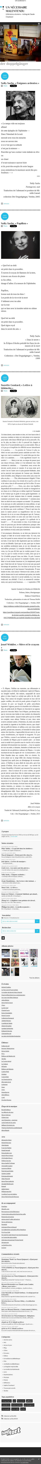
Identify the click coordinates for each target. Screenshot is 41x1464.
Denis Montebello (7, 1013)
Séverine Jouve (6, 1276)
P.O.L (3, 1053)
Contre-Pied (5, 1071)
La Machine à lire (7, 1245)
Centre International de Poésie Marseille (14, 1214)
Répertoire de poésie (8, 1217)
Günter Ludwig (6, 1173)
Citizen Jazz (5, 1117)
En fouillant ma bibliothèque (12, 1358)
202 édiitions (5, 1095)
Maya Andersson (7, 1153)
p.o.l (14, 1401)
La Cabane (5, 1064)
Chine (5, 1350)
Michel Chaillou (6, 987)
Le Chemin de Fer (7, 1079)
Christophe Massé (7, 1158)
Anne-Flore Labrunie (8, 1181)
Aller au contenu (6, 3)
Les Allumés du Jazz (7, 1112)
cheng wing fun (6, 1401)
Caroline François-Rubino (9, 1194)
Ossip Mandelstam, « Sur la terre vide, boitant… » (19, 881)
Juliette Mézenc (6, 1020)
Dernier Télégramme (8, 1048)
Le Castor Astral (6, 1061)
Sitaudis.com (5, 1209)
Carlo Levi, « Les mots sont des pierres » (16, 868)
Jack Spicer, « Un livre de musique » (14, 861)
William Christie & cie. (8, 1125)
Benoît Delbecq (6, 1110)
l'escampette (6, 1409)
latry (3, 1309)
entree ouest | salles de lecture (11, 1219)
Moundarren (5, 1092)
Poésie (6, 1380)
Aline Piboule (5, 1130)
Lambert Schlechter (7, 1028)
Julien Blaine (5, 1000)
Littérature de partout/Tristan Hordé (12, 1240)
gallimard (29, 1401)
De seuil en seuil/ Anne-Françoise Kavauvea (15, 1235)
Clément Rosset (6, 1033)
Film (5, 1361)
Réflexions (7, 1383)
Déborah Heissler (7, 1031)
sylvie (3, 1328)
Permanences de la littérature (10, 1211)
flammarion (21, 1401)
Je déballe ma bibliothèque (11, 1364)
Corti (3, 1097)
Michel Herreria (6, 1142)
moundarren (6, 1405)
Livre (5, 1372)
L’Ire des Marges (6, 1100)
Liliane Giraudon (6, 1026)
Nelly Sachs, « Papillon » (14, 223)
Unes (3, 1089)
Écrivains (6, 1353)
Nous (3, 1087)
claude (4, 1322)
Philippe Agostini (6, 1191)
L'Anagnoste (5, 1242)
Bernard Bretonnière (9, 1284)
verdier (23, 1409)
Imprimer (6, 203)
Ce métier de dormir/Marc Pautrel (12, 992)
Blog (5, 1348)
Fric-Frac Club (6, 1232)
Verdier (4, 1059)
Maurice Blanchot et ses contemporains (13, 995)
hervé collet (15, 1409)
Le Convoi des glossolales (9, 1237)
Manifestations (8, 1374)
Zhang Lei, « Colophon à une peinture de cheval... (19, 900)
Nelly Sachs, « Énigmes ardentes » (20, 83)
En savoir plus (25, 1462)
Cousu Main (5, 1077)
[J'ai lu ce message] (39, 1459)
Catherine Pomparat (8, 1018)
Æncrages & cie (6, 1082)
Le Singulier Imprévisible (11, 1366)
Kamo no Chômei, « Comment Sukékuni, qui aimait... (20, 894)
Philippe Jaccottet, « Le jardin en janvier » (16, 907)
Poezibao (4, 1206)
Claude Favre (6, 1010)
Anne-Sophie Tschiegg (8, 1163)
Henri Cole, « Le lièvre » (10, 887)
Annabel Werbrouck (7, 1184)
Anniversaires (8, 1340)
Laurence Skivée (6, 1168)
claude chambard (17, 1405)
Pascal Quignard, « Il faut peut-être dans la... (17, 855)
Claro (3, 1005)
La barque (4, 1084)
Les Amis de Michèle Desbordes (11, 1036)
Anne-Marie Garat (7, 1002)
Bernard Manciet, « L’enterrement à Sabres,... (23, 1309)
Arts (5, 1342)
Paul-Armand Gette (7, 1171)
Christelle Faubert (7, 1166)
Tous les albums (34, 978)
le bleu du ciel (5, 1046)
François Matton (6, 1148)
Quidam (4, 1074)
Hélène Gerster (6, 1160)
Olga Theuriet (6, 1179)
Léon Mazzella (6, 1293)
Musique (6, 1377)
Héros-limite (5, 1051)
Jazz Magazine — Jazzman (9, 1120)
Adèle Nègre (5, 1189)
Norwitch (4, 1224)
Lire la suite (13, 836)
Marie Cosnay (6, 1015)
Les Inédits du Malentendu (11, 1369)
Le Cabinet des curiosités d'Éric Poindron (14, 1229)
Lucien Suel (5, 1008)
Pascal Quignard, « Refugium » (24, 1316)
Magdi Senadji (6, 1150)
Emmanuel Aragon (7, 1176)
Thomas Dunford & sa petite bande (12, 1128)
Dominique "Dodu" (8, 1259)
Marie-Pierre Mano (7, 1155)
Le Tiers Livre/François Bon (10, 990)
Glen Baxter (5, 1145)
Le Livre (4, 1247)
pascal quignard (29, 1405)
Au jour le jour (8, 1345)
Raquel (4, 1186)
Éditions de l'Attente (7, 1069)
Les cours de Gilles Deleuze (10, 997)
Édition (6, 1356)
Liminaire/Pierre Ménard (9, 1227)
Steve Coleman (6, 1115)
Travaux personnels (9, 1388)
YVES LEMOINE (7, 1268)
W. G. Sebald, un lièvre (16, 1322)
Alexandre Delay (6, 1140)
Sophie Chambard (9, 1385)
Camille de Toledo (7, 1023)
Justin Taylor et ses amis (9, 1122)
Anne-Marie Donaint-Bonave (10, 1197)
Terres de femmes (7, 1222)
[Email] (3, 938)
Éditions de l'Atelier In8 (8, 1056)
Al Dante (4, 1066)
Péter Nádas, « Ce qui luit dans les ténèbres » (17, 848)
